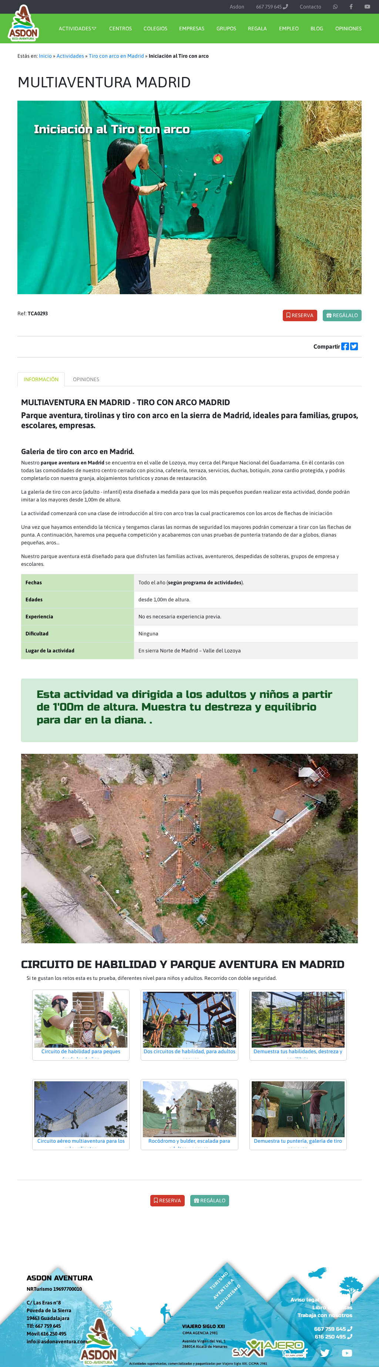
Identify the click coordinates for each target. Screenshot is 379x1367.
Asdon (237, 7)
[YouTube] (367, 7)
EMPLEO (289, 28)
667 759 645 (269, 7)
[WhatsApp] (335, 7)
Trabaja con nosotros (325, 1315)
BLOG (317, 28)
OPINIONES (348, 28)
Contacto (310, 7)
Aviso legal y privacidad (321, 1300)
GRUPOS (226, 28)
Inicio (45, 56)
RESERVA (302, 315)
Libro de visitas (332, 1307)
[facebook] (351, 7)
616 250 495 (331, 1337)
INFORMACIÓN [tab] (41, 379)
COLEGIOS (155, 28)
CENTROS (120, 28)
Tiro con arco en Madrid (116, 56)
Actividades (70, 56)
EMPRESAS (191, 28)
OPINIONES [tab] (86, 379)
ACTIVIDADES (75, 28)
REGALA (257, 28)
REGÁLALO (345, 315)
